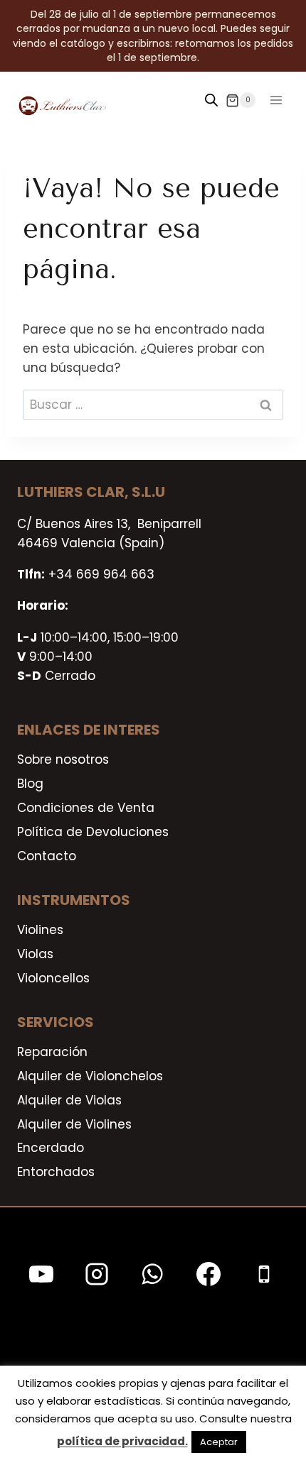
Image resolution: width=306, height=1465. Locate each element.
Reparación (52, 1051)
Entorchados (56, 1171)
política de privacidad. (122, 1441)
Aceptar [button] (219, 1442)
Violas (35, 953)
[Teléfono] (264, 1274)
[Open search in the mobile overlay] (211, 100)
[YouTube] (41, 1274)
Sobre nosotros (63, 759)
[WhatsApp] (152, 1274)
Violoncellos (53, 978)
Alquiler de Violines (74, 1124)
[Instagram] (97, 1274)
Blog (30, 783)
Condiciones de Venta (85, 807)
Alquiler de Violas (69, 1100)
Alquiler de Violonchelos (90, 1076)
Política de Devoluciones (93, 831)
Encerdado (50, 1147)
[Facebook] (208, 1274)
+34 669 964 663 (101, 574)
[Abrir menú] (276, 100)
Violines (40, 929)
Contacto (46, 856)
